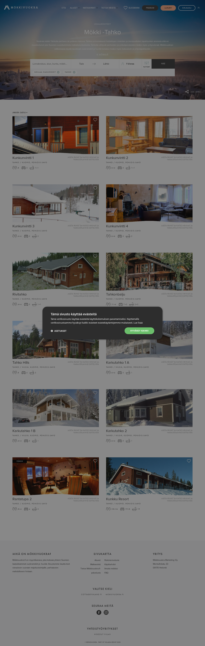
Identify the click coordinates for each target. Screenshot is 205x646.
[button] (58, 330)
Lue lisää (138, 322)
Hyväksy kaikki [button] (139, 330)
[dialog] (102, 323)
